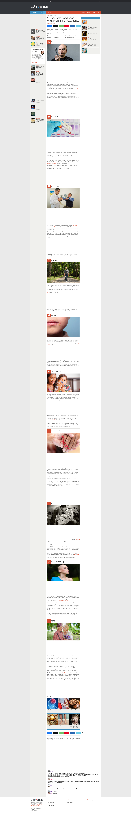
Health (48, 15)
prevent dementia (50, 475)
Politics (37, 42)
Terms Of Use (39, 804)
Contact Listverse (70, 802)
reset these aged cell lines (61, 672)
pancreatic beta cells (51, 419)
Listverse (32, 802)
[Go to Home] (39, 10)
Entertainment (40, 1)
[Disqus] (74, 783)
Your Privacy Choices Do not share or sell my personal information (36, 808)
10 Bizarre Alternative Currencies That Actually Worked (40, 120)
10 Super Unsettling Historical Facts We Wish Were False (40, 31)
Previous (94, 12)
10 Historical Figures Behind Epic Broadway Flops (40, 107)
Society (63, 1)
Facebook (88, 800)
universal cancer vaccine (63, 600)
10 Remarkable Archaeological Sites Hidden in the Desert (39, 73)
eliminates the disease (51, 163)
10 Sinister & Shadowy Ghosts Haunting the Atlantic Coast (40, 114)
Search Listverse (51, 802)
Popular (44, 13)
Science (58, 1)
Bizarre (34, 1)
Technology (38, 99)
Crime (37, 78)
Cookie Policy (37, 805)
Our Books (50, 803)
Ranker (68, 803)
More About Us (34, 62)
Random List (89, 12)
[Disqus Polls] (74, 756)
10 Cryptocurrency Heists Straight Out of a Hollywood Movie (40, 80)
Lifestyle (54, 1)
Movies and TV (38, 65)
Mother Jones (78, 539)
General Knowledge (47, 1)
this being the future (71, 30)
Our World (37, 71)
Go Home (32, 1)
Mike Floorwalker (51, 23)
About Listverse (51, 805)
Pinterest (90, 800)
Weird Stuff (38, 36)
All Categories (34, 12)
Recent (41, 13)
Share (84, 12)
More (67, 1)
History (37, 29)
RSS (93, 800)
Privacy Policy (33, 805)
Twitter (86, 800)
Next (99, 12)
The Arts (37, 105)
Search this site (99, 1)
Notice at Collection (34, 810)
